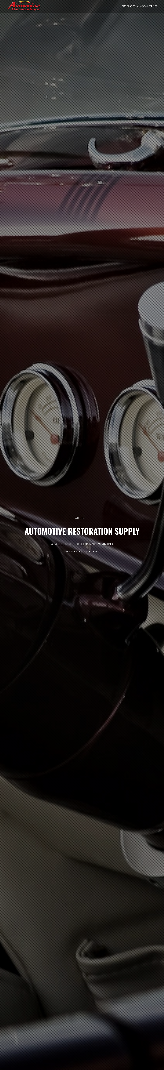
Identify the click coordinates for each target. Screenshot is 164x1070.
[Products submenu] (137, 6)
